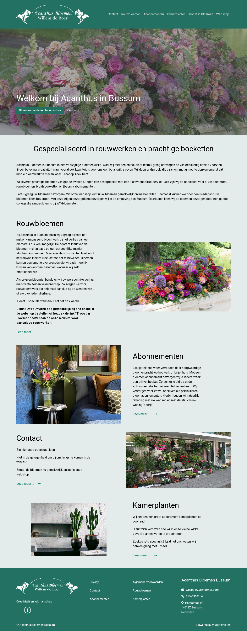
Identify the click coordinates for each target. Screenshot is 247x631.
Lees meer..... (25, 332)
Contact (113, 14)
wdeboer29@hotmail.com (202, 589)
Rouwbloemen (130, 14)
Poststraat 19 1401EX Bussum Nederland (192, 607)
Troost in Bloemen (201, 14)
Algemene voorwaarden (148, 582)
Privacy (94, 582)
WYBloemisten (221, 625)
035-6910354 (194, 596)
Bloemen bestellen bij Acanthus (40, 110)
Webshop (222, 14)
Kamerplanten (176, 14)
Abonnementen (154, 14)
